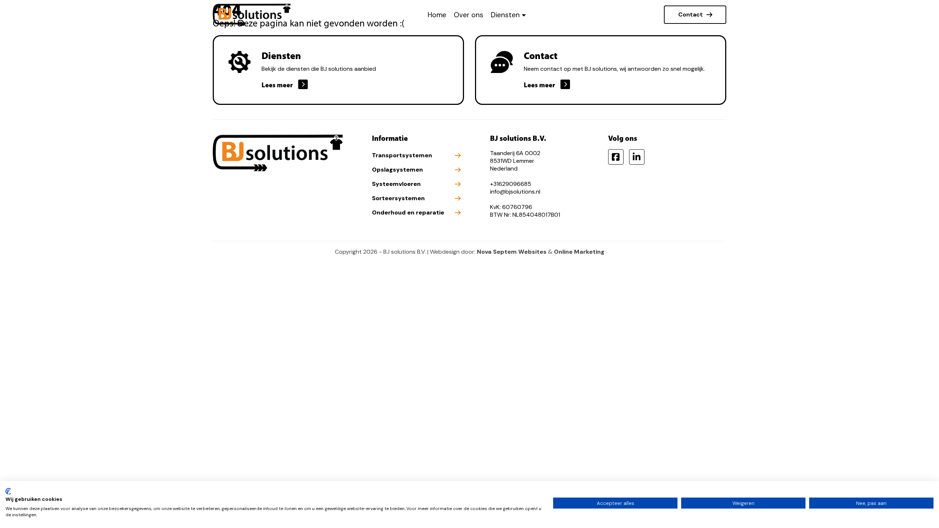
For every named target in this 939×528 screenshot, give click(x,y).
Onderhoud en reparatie (408, 212)
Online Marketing (579, 252)
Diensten (505, 14)
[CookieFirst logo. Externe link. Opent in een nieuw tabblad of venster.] (8, 491)
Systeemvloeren (396, 184)
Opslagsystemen (397, 169)
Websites (532, 252)
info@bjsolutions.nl (515, 191)
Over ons (468, 14)
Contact (690, 14)
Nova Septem (497, 252)
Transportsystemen (402, 155)
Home (437, 14)
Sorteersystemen (398, 198)
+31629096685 (510, 184)
